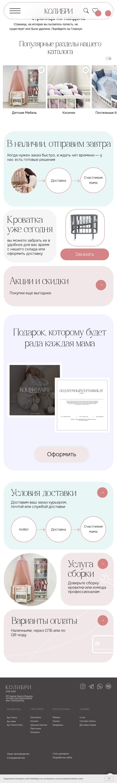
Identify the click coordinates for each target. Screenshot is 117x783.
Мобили (56, 717)
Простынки (35, 728)
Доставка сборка (88, 725)
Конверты (35, 732)
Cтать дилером (61, 753)
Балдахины (58, 725)
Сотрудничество (16, 757)
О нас (82, 717)
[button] (84, 254)
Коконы (56, 721)
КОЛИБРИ (59, 11)
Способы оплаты (88, 721)
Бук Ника (11, 721)
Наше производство (18, 753)
